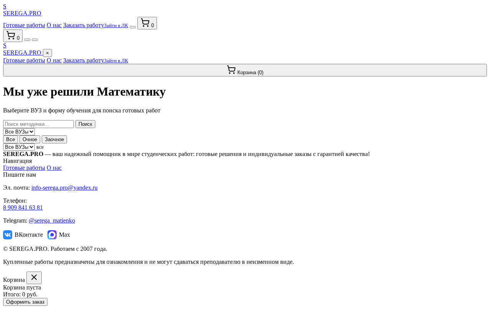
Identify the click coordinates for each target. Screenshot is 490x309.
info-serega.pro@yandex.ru (64, 187)
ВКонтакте (29, 234)
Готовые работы (24, 25)
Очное (30, 139)
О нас (54, 25)
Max (64, 234)
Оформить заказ (25, 302)
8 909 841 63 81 (23, 207)
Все (10, 139)
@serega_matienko (52, 220)
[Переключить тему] (133, 27)
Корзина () (249, 72)
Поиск (85, 124)
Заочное (54, 139)
